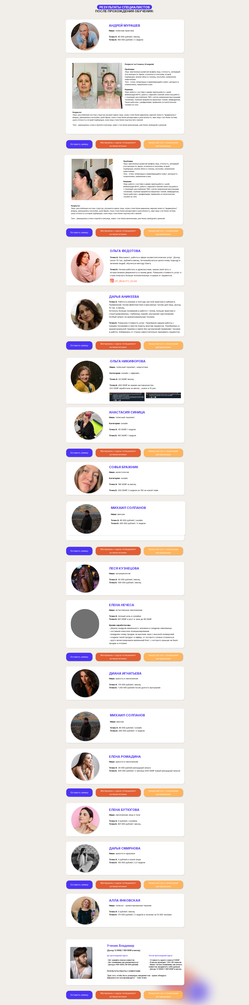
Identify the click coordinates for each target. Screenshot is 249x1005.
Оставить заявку (79, 144)
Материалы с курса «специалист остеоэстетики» (118, 144)
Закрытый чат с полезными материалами (163, 144)
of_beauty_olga (126, 281)
